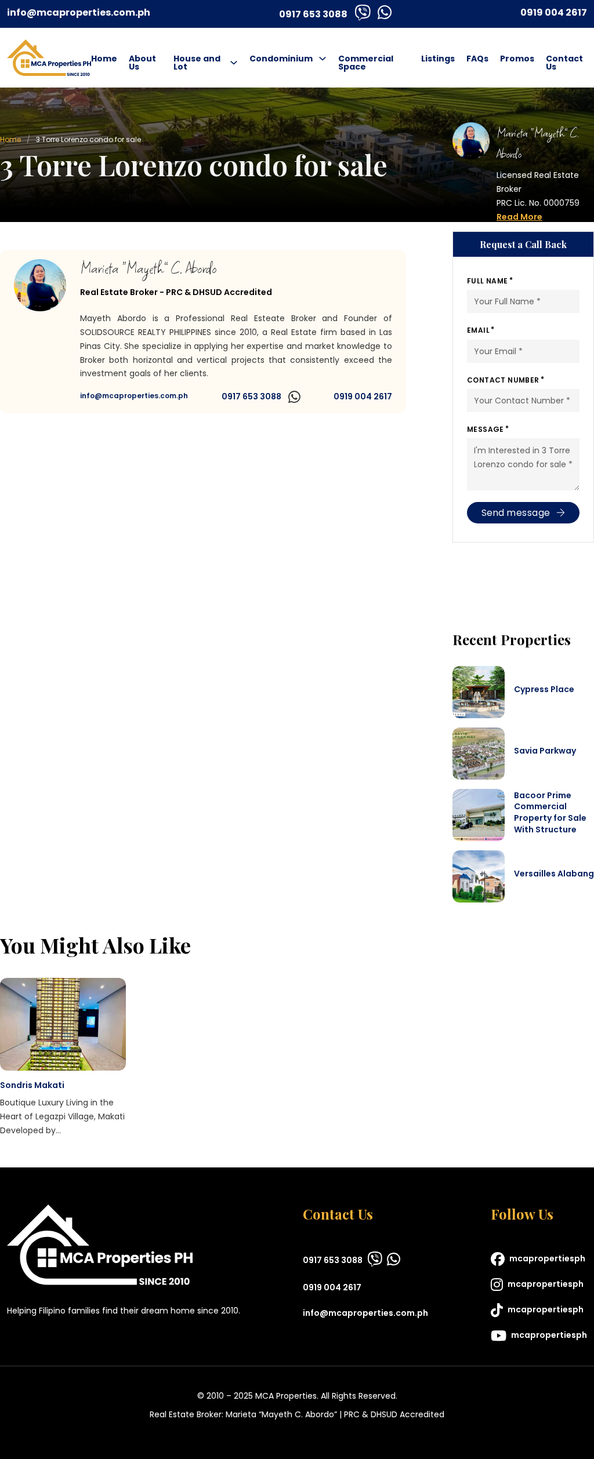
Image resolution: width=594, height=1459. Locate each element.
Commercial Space (365, 62)
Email (478, 330)
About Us (142, 62)
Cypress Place (544, 689)
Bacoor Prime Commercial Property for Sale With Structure (550, 812)
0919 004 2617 (553, 12)
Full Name (487, 281)
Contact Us (564, 62)
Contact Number (503, 380)
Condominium (281, 58)
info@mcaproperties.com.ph (78, 12)
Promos (517, 58)
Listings (438, 58)
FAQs (477, 58)
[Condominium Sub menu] (322, 58)
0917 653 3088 (313, 14)
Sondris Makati (32, 1085)
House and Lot (196, 62)
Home (104, 58)
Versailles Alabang (554, 873)
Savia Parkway (545, 750)
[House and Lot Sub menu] (234, 63)
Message (485, 429)
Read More (519, 217)
